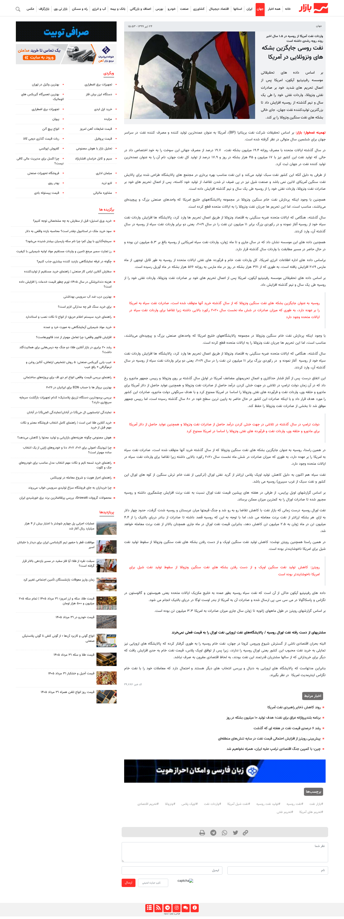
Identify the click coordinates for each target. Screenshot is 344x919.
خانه (288, 9)
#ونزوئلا (170, 804)
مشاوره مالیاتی (102, 193)
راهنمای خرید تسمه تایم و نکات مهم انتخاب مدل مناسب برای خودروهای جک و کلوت (65, 465)
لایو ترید (106, 183)
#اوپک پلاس (190, 804)
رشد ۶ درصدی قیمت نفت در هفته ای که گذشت (287, 728)
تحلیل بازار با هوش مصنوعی (94, 148)
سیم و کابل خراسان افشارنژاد (93, 158)
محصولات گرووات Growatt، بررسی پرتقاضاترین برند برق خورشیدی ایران (65, 497)
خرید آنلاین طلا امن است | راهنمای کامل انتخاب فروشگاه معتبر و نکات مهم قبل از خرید (66, 425)
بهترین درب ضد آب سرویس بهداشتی (87, 296)
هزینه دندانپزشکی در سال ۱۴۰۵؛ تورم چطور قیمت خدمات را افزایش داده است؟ (65, 284)
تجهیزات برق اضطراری (98, 84)
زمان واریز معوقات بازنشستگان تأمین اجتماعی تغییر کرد (58, 579)
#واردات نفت (212, 804)
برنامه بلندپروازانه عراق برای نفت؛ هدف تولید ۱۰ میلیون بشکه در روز (273, 718)
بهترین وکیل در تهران (45, 84)
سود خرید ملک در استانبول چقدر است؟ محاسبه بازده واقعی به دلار (68, 231)
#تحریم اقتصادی (148, 804)
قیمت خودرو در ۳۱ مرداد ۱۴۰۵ (75, 617)
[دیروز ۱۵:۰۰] (106, 565)
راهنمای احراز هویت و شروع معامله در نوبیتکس (81, 477)
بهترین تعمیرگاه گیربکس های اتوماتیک (42, 97)
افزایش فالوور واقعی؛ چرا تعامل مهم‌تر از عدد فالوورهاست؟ (74, 337)
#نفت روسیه (295, 804)
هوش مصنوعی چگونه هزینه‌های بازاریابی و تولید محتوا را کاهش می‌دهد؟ (64, 437)
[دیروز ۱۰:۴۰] (106, 528)
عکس (30, 9)
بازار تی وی (60, 9)
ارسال (128, 882)
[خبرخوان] (158, 908)
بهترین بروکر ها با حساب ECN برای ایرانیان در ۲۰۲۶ (79, 387)
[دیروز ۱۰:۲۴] (106, 640)
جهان (260, 9)
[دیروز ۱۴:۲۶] (106, 547)
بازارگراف (44, 9)
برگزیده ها (106, 210)
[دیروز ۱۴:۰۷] (106, 603)
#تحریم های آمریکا (311, 812)
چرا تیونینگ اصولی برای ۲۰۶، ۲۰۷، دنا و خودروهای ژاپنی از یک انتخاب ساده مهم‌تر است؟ (67, 450)
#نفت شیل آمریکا (238, 804)
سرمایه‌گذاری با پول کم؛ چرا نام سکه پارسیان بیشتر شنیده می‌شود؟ (69, 241)
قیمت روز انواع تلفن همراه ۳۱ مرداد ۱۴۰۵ (67, 692)
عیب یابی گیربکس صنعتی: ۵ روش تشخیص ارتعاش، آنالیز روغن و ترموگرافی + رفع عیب (69, 365)
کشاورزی (198, 9)
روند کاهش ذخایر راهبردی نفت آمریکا (294, 707)
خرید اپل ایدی (103, 109)
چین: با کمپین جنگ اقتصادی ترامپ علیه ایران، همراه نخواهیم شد (274, 749)
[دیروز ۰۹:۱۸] (106, 584)
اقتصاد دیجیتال (219, 9)
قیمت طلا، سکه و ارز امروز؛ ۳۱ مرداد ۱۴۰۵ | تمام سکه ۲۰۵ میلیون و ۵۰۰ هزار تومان (56, 601)
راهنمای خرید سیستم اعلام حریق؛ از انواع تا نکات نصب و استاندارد (69, 317)
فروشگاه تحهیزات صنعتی (43, 173)
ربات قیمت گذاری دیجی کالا (41, 138)
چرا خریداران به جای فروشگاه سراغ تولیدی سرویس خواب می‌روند (70, 487)
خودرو (172, 9)
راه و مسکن (80, 9)
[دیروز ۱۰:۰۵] (106, 621)
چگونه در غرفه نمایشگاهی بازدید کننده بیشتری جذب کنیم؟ (74, 261)
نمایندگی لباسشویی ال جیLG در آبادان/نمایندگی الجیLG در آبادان (69, 412)
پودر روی (53, 183)
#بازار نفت (316, 804)
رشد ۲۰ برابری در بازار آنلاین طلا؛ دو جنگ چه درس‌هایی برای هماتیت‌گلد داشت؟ (65, 350)
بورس (159, 9)
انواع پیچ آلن (50, 129)
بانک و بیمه (117, 9)
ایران (249, 9)
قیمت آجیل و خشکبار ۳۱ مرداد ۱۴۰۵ (71, 673)
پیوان (55, 119)
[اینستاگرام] (176, 908)
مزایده (108, 119)
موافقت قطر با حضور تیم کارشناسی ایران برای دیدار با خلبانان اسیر (55, 545)
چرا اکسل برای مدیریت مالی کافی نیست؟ (40, 161)
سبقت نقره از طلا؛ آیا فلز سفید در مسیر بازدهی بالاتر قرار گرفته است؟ (58, 563)
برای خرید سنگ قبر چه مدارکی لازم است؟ (85, 306)
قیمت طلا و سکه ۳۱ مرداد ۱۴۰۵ (74, 654)
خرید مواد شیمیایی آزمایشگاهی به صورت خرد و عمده (78, 327)
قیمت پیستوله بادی (46, 193)
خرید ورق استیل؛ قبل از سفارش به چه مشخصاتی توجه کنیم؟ (72, 221)
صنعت (184, 9)
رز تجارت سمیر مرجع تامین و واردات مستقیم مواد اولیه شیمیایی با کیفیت (64, 251)
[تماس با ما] (185, 908)
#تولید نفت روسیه (268, 804)
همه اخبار (274, 9)
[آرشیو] (149, 908)
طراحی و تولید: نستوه (172, 913)
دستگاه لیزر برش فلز (99, 94)
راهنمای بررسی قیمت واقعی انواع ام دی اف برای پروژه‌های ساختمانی (67, 377)
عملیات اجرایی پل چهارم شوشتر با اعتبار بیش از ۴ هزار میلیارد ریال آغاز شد (59, 526)
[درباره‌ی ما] (194, 908)
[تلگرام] (167, 908)
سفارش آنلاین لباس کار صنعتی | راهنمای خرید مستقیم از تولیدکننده (68, 271)
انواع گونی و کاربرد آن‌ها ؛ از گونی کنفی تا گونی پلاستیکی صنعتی (58, 638)
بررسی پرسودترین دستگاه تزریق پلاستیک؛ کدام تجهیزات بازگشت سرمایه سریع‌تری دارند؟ (65, 400)
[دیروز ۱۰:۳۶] (106, 678)
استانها (237, 9)
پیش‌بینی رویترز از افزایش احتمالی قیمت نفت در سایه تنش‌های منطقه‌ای (269, 739)
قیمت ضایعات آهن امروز (96, 129)
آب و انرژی (99, 9)
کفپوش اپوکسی (49, 148)
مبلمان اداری (104, 173)
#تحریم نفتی (285, 812)
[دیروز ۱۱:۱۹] (106, 659)
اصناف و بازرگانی (140, 9)
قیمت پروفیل (103, 138)
